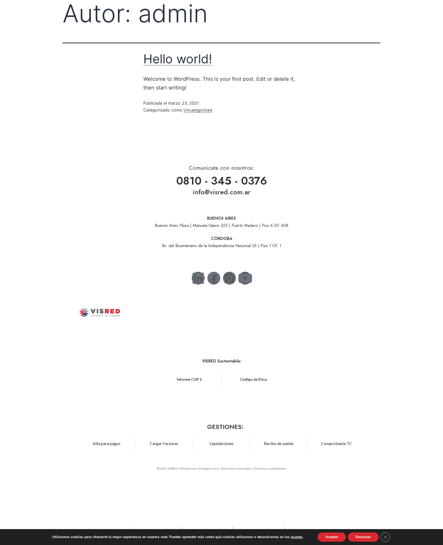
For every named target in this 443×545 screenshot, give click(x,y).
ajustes (297, 537)
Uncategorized (198, 110)
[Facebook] (213, 278)
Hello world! (177, 58)
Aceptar (331, 536)
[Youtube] (245, 278)
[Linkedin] (198, 278)
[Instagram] (229, 278)
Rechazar (363, 536)
